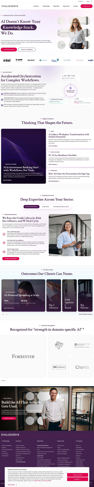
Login (88, 1)
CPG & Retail (40, 458)
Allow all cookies (77, 475)
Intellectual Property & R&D (22, 449)
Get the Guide (53, 146)
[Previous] (3, 314)
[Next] (6, 314)
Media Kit (78, 455)
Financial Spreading (62, 460)
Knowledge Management (64, 464)
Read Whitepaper (54, 181)
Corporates (45, 206)
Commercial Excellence (63, 466)
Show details (11, 484)
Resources (66, 6)
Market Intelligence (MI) (63, 458)
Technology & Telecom (43, 466)
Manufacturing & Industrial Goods (46, 464)
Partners (4, 447)
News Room (79, 453)
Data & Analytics (20, 445)
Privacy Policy (47, 480)
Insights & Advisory (21, 447)
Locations (78, 451)
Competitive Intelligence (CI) (64, 462)
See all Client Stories (85, 314)
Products (4, 451)
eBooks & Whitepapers (63, 449)
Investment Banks (41, 453)
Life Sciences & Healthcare (44, 460)
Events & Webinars (62, 451)
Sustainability (79, 464)
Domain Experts (80, 449)
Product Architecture (7, 449)
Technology (45, 6)
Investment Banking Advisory (23, 451)
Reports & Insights (62, 453)
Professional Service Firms (61, 206)
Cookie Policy (37, 480)
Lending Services (20, 458)
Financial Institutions (31, 206)
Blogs (58, 447)
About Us (78, 445)
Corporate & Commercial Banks (45, 451)
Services (35, 6)
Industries (56, 6)
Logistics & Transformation (44, 462)
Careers (75, 6)
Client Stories (60, 445)
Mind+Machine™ (80, 466)
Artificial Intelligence (7, 445)
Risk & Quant (19, 460)
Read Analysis (7, 180)
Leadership (79, 447)
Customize (77, 479)
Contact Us (86, 6)
